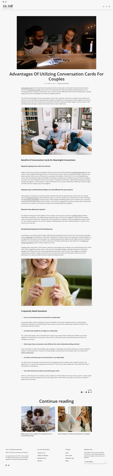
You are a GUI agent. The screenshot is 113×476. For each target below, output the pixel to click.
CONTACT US (41, 453)
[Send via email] (88, 392)
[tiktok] (6, 1)
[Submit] (105, 461)
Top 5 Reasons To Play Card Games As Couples (74, 434)
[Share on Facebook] (81, 392)
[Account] (106, 6)
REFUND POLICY (41, 458)
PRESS (67, 461)
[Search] (103, 6)
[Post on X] (84, 392)
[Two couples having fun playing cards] (75, 419)
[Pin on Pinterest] (86, 392)
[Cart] (109, 6)
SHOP (67, 453)
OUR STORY (68, 455)
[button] (91, 392)
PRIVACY (39, 461)
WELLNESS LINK (69, 458)
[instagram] (3, 1)
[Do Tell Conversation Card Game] (8, 6)
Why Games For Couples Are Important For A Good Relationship (36, 435)
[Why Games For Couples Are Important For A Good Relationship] (38, 419)
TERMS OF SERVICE (42, 455)
